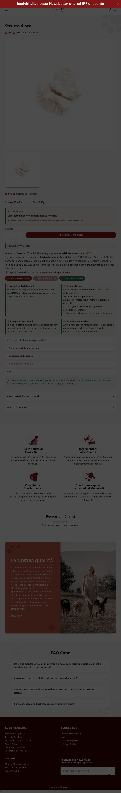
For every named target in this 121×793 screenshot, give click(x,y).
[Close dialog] (118, 3)
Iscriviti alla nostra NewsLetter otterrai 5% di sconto (60, 4)
